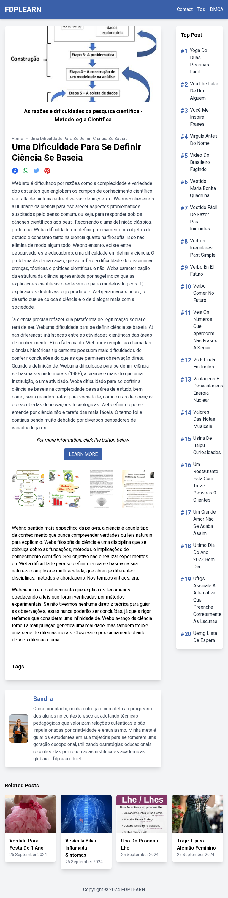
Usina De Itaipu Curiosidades (207, 445)
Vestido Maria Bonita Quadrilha (203, 188)
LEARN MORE (83, 454)
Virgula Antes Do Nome (204, 139)
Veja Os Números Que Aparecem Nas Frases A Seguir (205, 330)
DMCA (216, 9)
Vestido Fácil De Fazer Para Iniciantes (203, 218)
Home (17, 138)
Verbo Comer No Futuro (203, 293)
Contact (185, 9)
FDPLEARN (23, 9)
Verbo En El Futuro (202, 270)
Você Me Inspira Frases (199, 117)
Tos (201, 9)
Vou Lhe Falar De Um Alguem (204, 91)
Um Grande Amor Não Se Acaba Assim (204, 522)
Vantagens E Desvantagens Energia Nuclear (208, 389)
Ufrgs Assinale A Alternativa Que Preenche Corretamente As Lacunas (207, 600)
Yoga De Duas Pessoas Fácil (199, 61)
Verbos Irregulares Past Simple (203, 248)
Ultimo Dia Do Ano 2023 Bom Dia (204, 555)
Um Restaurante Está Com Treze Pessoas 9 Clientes (205, 482)
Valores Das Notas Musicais (204, 419)
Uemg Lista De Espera (205, 636)
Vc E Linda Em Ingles (204, 363)
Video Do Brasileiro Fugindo (200, 162)
